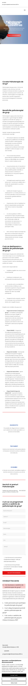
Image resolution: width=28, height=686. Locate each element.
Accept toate (14, 675)
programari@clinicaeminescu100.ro (10, 4)
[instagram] (24, 2)
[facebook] (20, 2)
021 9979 (4, 2)
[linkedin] (22, 2)
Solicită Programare (14, 35)
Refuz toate (14, 683)
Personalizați (14, 679)
